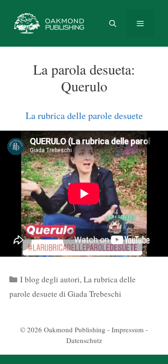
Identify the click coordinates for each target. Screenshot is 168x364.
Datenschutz (84, 340)
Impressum (128, 329)
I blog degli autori (50, 279)
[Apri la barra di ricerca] (112, 23)
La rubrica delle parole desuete (84, 115)
